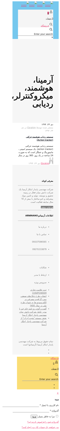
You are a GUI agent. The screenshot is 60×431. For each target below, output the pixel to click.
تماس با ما (41, 234)
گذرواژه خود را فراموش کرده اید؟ (43, 422)
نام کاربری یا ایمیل (49, 405)
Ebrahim (31, 127)
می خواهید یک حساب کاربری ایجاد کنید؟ (40, 427)
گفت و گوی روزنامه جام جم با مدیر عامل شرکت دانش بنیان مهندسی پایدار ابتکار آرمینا (32, 311)
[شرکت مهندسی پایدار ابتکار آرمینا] (37, 5)
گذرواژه (54, 410)
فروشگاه (45, 25)
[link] (52, 37)
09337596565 (39, 241)
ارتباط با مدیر (40, 275)
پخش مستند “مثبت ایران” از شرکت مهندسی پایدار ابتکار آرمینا (33, 321)
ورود (34, 416)
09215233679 (39, 249)
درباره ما (42, 226)
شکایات (43, 267)
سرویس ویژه (40, 282)
